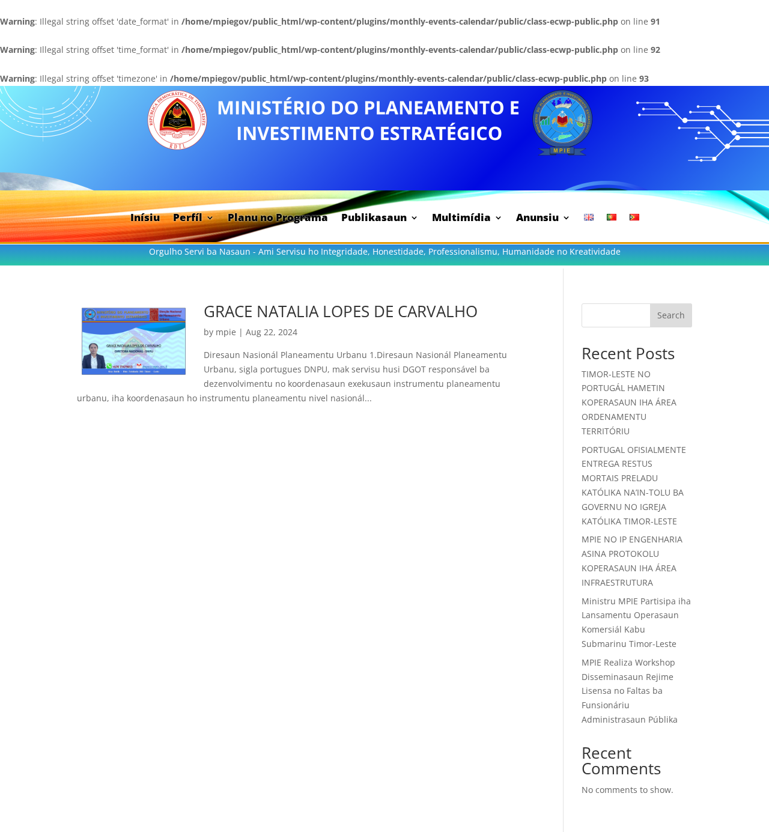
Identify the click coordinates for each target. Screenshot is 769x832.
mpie (226, 332)
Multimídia (461, 218)
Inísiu (145, 218)
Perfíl (187, 218)
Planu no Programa (278, 218)
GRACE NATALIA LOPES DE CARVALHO (341, 311)
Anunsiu (537, 218)
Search (671, 315)
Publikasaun (374, 218)
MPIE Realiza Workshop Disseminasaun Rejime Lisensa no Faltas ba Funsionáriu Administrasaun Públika (630, 691)
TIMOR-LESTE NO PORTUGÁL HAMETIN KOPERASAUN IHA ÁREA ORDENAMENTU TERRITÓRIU (629, 402)
